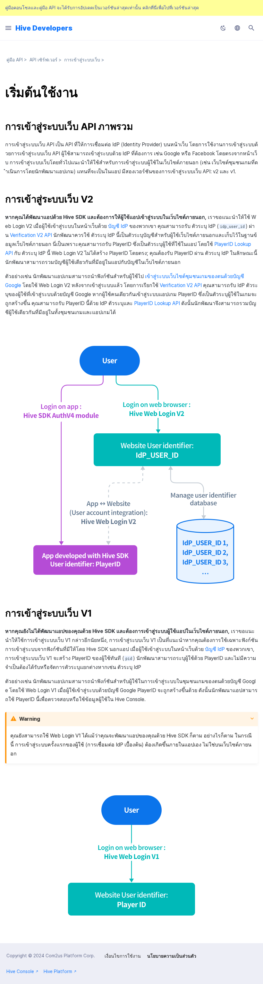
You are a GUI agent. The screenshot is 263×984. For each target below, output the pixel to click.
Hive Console (20, 971)
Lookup (157, 303)
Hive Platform (58, 971)
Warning (29, 719)
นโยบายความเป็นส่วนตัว (171, 956)
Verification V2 (31, 235)
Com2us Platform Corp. (70, 955)
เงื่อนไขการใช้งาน (123, 956)
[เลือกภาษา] (237, 28)
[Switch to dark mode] (223, 28)
